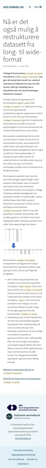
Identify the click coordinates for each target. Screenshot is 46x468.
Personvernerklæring (23, 450)
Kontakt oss (32, 459)
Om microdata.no (23, 438)
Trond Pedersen (11, 66)
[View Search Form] (30, 7)
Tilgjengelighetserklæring (23, 454)
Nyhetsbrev (23, 463)
